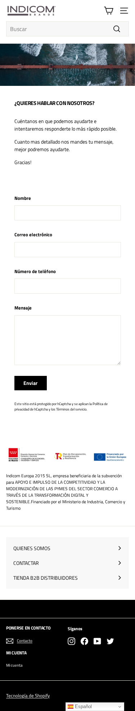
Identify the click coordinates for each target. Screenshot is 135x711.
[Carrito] (108, 10)
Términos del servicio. (71, 409)
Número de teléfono (35, 271)
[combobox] (67, 28)
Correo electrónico (33, 234)
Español (82, 706)
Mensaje (23, 307)
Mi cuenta (14, 665)
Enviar (30, 383)
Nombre (22, 198)
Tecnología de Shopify (28, 695)
